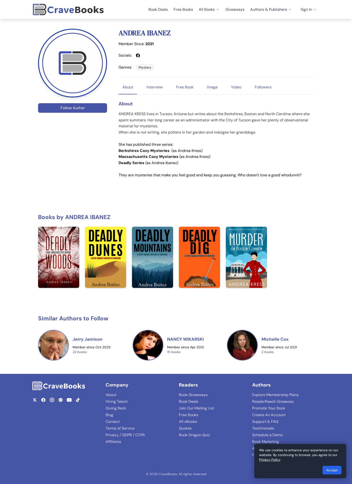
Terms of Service (120, 428)
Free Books (183, 9)
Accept (332, 470)
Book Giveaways (193, 394)
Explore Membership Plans (275, 394)
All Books (207, 9)
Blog (109, 414)
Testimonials (263, 428)
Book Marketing (265, 441)
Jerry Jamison (87, 339)
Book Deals (158, 9)
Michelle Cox (275, 339)
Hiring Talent (117, 401)
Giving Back (116, 408)
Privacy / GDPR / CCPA (125, 434)
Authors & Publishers (268, 9)
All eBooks (188, 421)
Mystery (145, 67)
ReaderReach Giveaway (273, 401)
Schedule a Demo (267, 434)
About (111, 394)
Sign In (306, 9)
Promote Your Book (268, 408)
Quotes (185, 428)
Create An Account (269, 414)
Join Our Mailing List (196, 408)
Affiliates (113, 441)
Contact (113, 421)
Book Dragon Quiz (194, 434)
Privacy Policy (269, 459)
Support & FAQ (265, 421)
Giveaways (234, 9)
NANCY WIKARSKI (185, 339)
